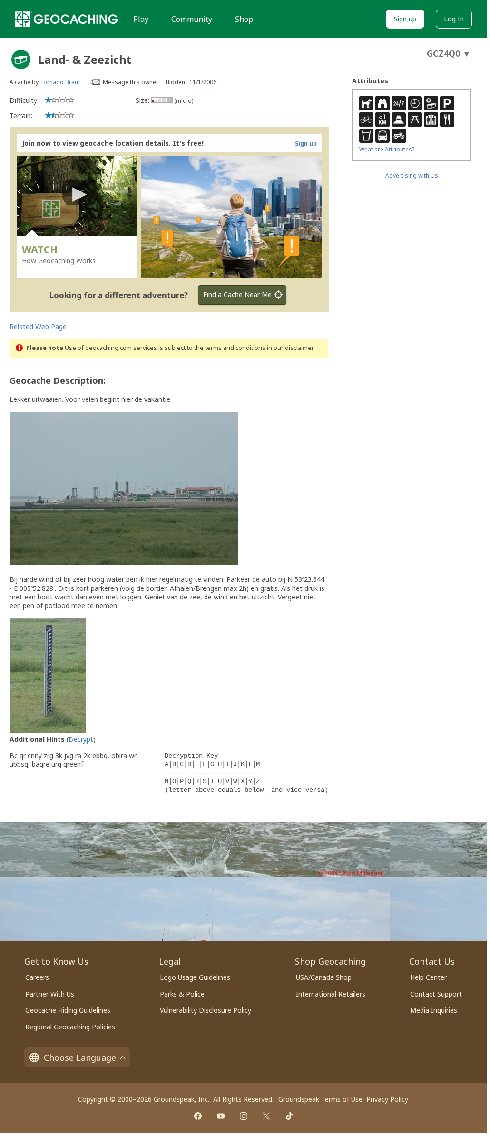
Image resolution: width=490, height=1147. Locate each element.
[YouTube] (220, 1116)
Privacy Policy (387, 1099)
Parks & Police (182, 993)
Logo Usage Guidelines (195, 977)
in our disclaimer (290, 348)
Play (140, 19)
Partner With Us (49, 993)
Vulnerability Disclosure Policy (205, 1010)
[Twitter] (266, 1116)
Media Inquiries (433, 1010)
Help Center (428, 977)
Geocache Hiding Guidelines (67, 1010)
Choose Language (80, 1057)
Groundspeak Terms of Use (320, 1099)
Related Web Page (38, 326)
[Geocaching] (66, 19)
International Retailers (330, 993)
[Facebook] (198, 1116)
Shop (244, 19)
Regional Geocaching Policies (70, 1026)
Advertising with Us (411, 175)
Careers (37, 977)
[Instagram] (243, 1116)
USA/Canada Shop (324, 977)
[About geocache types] (21, 59)
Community (191, 19)
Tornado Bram (60, 82)
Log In (454, 18)
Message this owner (130, 82)
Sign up (405, 18)
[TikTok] (289, 1116)
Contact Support (436, 993)
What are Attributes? (386, 149)
